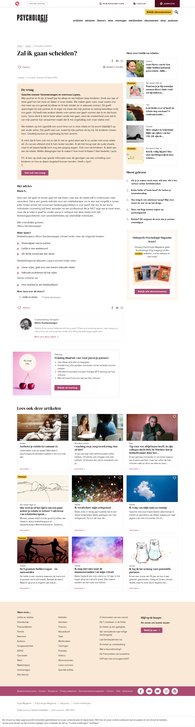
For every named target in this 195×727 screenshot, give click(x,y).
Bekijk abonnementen (159, 12)
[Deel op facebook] (112, 61)
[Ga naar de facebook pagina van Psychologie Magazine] (141, 691)
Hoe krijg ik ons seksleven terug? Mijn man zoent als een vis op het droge (152, 201)
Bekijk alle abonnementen (152, 291)
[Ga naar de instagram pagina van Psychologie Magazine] (166, 691)
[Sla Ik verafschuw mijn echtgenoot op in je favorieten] (120, 478)
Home (19, 46)
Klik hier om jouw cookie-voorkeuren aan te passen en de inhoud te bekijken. (131, 720)
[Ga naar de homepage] (32, 18)
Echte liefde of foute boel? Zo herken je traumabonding (151, 192)
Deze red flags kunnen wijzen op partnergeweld (147, 211)
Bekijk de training (67, 387)
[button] (167, 3)
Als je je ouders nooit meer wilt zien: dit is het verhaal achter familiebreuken (154, 182)
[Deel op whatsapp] (122, 61)
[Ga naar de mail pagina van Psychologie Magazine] (149, 691)
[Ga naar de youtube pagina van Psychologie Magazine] (158, 691)
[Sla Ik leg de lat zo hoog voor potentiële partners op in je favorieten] (174, 539)
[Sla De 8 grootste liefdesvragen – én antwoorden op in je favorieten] (65, 539)
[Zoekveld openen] (176, 12)
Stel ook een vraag (35, 172)
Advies (28, 46)
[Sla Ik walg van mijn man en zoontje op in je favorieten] (174, 478)
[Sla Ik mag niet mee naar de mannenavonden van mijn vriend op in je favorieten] (120, 539)
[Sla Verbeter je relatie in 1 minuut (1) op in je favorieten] (65, 416)
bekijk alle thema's (52, 297)
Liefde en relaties (30, 297)
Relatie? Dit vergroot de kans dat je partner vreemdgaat (153, 221)
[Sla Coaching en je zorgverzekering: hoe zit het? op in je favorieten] (120, 416)
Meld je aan (150, 630)
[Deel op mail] (117, 61)
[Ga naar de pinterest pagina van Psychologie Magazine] (175, 691)
